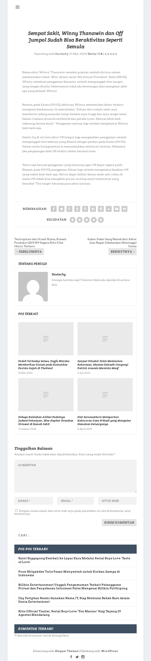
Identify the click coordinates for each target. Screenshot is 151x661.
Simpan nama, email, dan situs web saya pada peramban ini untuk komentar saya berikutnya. (72, 512)
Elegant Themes (66, 651)
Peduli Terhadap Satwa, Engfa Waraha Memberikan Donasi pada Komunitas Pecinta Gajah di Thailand (44, 364)
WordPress (109, 651)
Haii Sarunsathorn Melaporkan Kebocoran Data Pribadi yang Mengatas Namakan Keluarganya (104, 420)
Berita (92, 53)
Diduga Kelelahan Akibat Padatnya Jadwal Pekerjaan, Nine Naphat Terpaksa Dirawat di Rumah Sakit (45, 420)
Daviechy (61, 53)
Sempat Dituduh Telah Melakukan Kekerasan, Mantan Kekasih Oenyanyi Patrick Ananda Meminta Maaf (102, 364)
